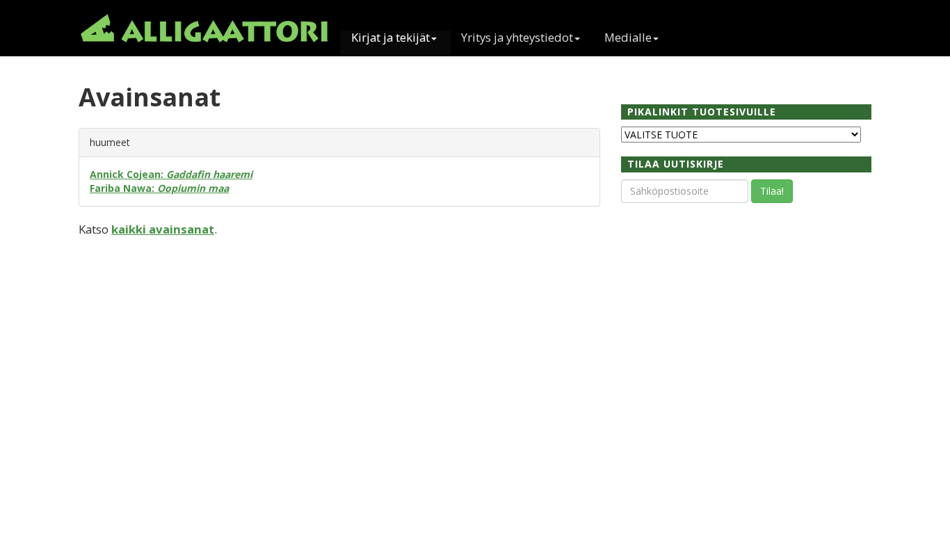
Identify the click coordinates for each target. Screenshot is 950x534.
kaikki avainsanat (162, 229)
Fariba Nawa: (159, 188)
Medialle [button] (628, 38)
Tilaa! (772, 190)
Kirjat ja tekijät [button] (390, 38)
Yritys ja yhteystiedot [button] (517, 38)
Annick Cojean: (171, 174)
